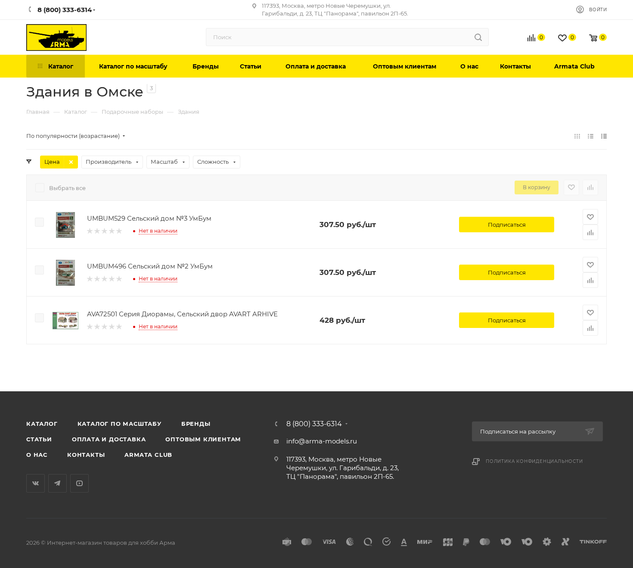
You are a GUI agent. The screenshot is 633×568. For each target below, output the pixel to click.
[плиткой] (577, 136)
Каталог (42, 423)
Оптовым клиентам (203, 439)
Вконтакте (35, 483)
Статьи (39, 439)
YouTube (79, 483)
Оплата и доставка (109, 439)
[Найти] (478, 37)
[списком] (590, 136)
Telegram (57, 483)
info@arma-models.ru (321, 441)
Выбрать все (67, 187)
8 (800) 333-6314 (314, 424)
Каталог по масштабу (119, 423)
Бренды (196, 423)
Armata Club (148, 454)
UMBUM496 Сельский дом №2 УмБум (150, 266)
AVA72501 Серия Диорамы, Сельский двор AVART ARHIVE (182, 314)
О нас (36, 454)
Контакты (86, 454)
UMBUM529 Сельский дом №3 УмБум (149, 218)
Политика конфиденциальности (534, 461)
